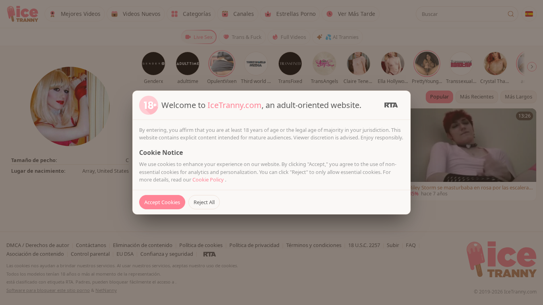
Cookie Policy (208, 179)
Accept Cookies (162, 202)
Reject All (204, 202)
